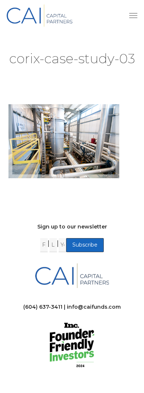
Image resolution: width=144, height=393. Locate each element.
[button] (133, 15)
